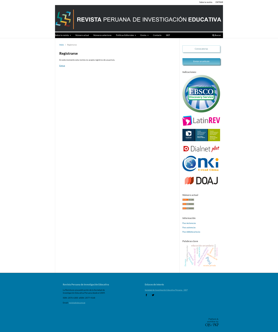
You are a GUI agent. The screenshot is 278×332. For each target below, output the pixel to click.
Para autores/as (189, 227)
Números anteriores (102, 35)
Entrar (62, 65)
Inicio (61, 45)
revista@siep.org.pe (77, 303)
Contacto (157, 35)
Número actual (82, 35)
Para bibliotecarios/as (191, 232)
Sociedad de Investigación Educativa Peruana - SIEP (166, 290)
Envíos (143, 35)
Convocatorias (201, 48)
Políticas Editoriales (125, 35)
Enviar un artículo (201, 61)
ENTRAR (219, 2)
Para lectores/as (189, 223)
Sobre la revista (62, 35)
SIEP (168, 35)
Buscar (217, 35)
